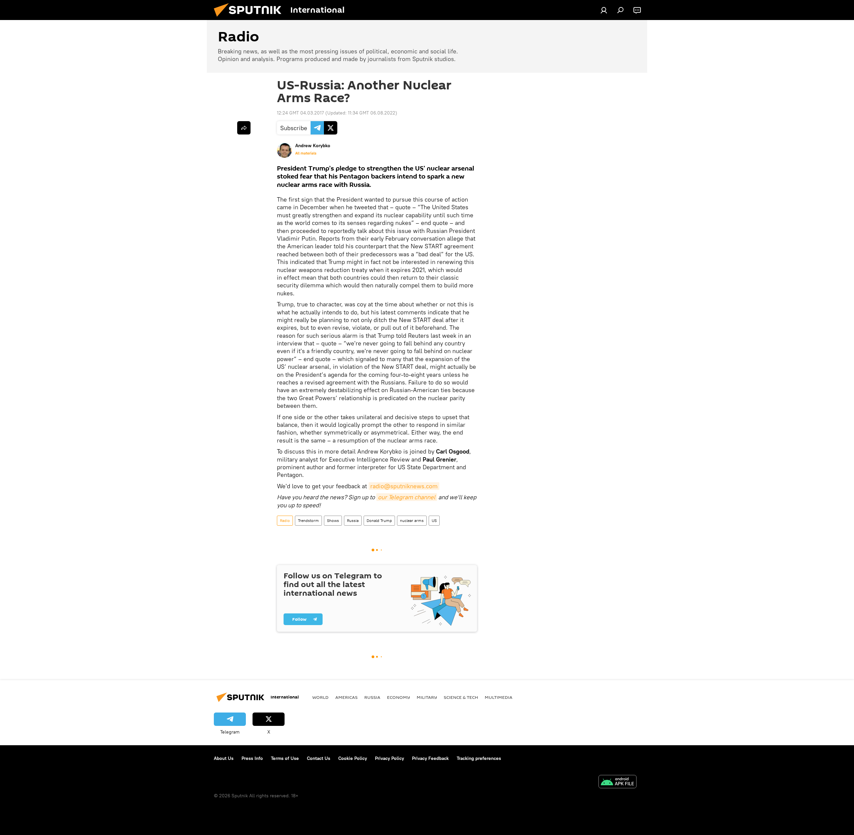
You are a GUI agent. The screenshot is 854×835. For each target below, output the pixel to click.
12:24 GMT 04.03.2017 (300, 113)
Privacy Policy (389, 758)
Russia (353, 520)
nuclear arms (412, 520)
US (434, 520)
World (320, 697)
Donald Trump (379, 520)
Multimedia (498, 697)
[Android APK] (617, 782)
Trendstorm (308, 520)
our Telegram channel (406, 497)
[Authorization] (603, 10)
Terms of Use (285, 758)
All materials (305, 153)
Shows (333, 520)
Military (427, 697)
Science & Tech (461, 697)
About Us (224, 758)
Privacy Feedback (430, 758)
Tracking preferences (479, 758)
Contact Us (318, 758)
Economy (398, 697)
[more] (244, 127)
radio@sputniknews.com (404, 486)
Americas (346, 697)
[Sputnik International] (250, 18)
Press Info (252, 758)
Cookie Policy (352, 758)
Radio (285, 520)
